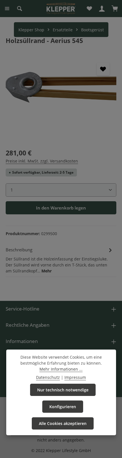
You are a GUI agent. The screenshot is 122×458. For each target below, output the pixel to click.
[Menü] (7, 8)
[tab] (59, 260)
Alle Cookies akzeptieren (63, 423)
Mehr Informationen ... (61, 369)
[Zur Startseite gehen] (61, 9)
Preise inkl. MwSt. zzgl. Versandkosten (42, 161)
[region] (61, 99)
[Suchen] (19, 8)
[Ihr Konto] (102, 8)
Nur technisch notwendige (63, 390)
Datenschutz (48, 377)
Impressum (75, 377)
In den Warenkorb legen (61, 208)
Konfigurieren (62, 406)
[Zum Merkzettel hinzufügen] (103, 69)
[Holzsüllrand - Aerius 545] (61, 99)
